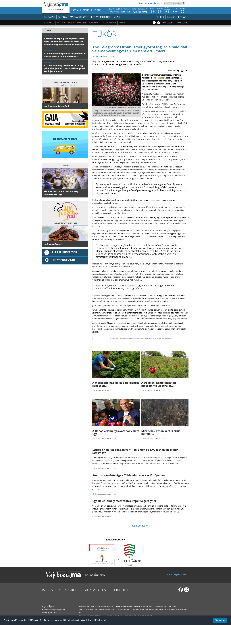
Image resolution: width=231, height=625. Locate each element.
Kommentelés (121, 590)
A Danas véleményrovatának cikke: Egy (115, 432)
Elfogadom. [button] (220, 620)
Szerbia (62, 16)
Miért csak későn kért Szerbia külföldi (160, 432)
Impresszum (168, 22)
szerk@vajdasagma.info (56, 609)
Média (71, 22)
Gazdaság (49, 22)
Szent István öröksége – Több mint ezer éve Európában (128, 475)
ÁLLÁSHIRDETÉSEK (64, 252)
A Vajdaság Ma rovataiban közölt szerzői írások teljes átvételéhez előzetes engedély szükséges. (140, 338)
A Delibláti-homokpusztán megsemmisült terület (158, 384)
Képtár (182, 16)
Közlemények (109, 22)
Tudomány (94, 22)
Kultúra (61, 22)
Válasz (171, 16)
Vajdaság (49, 16)
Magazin (81, 22)
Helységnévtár (63, 260)
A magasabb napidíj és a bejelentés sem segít (115, 384)
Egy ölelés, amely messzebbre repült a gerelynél (124, 501)
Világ (117, 16)
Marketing (182, 22)
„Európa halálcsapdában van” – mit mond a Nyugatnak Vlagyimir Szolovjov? (135, 451)
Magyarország (79, 16)
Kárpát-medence (101, 16)
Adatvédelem (96, 590)
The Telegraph (159, 78)
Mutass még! (140, 526)
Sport (122, 22)
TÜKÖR (95, 56)
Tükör (160, 16)
